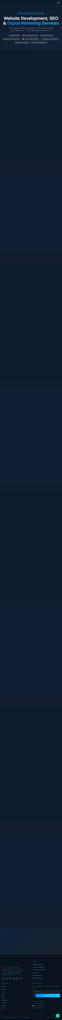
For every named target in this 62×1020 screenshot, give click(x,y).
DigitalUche (26, 1017)
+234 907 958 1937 (38, 1001)
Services (4, 989)
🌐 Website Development (14, 35)
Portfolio (4, 1003)
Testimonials (5, 1000)
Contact (4, 997)
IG (3, 978)
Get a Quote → (20, 153)
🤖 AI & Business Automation (47, 35)
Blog (3, 994)
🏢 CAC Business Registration (22, 42)
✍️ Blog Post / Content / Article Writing (11, 39)
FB (13, 978)
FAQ (3, 1008)
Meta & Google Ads (37, 975)
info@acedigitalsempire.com (40, 1005)
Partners (4, 1005)
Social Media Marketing (38, 967)
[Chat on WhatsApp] (58, 1016)
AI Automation (36, 972)
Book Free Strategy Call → (31, 948)
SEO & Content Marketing (39, 969)
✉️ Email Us (32, 153)
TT (10, 978)
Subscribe (47, 995)
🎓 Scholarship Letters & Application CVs (49, 39)
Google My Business (37, 978)
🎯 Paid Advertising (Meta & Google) (30, 35)
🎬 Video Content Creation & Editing (38, 42)
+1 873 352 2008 (37, 1003)
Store (3, 992)
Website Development (38, 964)
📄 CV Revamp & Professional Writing (30, 39)
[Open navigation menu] (58, 3)
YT (20, 978)
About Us (4, 986)
